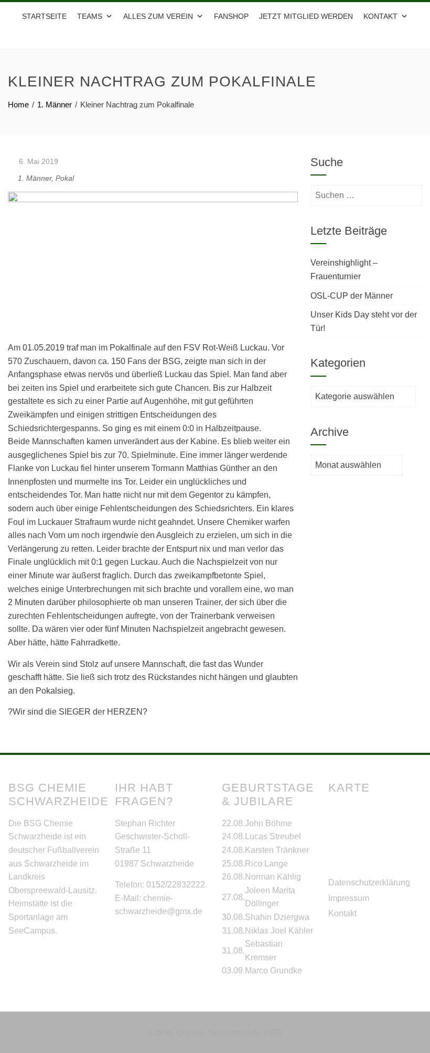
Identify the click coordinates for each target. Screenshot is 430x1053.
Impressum (348, 898)
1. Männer (34, 178)
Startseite (44, 16)
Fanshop (231, 16)
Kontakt (342, 913)
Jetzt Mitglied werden (306, 16)
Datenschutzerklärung (369, 882)
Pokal (65, 178)
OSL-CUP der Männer (351, 295)
